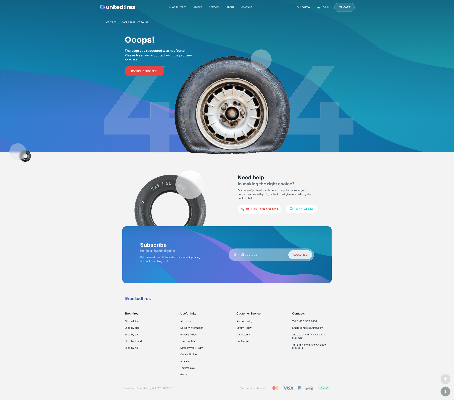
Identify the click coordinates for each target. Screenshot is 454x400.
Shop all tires (131, 321)
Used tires (110, 22)
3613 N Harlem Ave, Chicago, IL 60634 (309, 346)
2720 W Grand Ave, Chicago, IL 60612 (309, 336)
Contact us (162, 55)
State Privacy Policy (192, 347)
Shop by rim (131, 347)
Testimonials (187, 367)
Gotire (183, 374)
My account (243, 334)
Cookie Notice (188, 354)
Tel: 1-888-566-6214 (304, 321)
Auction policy (244, 321)
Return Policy (244, 327)
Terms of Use (188, 341)
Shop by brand (133, 341)
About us (185, 321)
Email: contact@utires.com (307, 327)
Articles (184, 361)
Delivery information (191, 327)
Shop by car (131, 334)
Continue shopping (144, 71)
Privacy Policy (188, 334)
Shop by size (132, 327)
